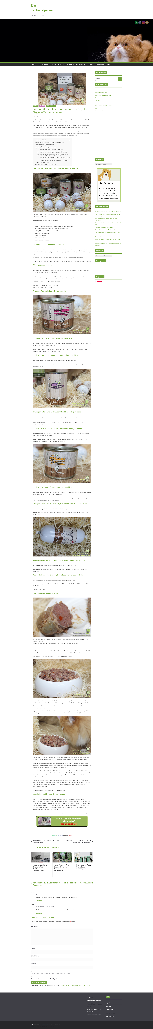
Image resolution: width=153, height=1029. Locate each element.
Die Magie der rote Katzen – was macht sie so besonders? (108, 211)
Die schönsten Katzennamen (101, 111)
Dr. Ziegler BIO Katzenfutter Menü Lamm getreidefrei (51, 155)
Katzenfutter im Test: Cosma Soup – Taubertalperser (83, 867)
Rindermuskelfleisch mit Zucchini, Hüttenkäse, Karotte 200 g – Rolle (54, 159)
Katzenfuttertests (56, 64)
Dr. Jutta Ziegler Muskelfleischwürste (45, 144)
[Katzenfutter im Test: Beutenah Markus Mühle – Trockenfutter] (62, 853)
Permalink (54, 894)
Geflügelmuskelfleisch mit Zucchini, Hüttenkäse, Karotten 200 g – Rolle (55, 157)
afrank (35, 116)
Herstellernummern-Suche (101, 92)
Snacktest (97, 100)
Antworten (39, 900)
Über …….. (35, 64)
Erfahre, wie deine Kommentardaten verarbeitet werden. (75, 985)
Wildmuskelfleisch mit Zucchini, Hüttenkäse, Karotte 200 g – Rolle (54, 160)
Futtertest (42, 105)
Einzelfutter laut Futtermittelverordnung (45, 164)
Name (33, 948)
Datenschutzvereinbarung (94, 1000)
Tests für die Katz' (51, 105)
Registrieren (109, 1003)
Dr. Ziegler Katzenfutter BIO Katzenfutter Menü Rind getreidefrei (54, 154)
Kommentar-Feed (110, 1013)
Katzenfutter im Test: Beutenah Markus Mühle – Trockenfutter (61, 868)
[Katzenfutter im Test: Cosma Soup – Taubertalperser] (83, 853)
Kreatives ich (100, 64)
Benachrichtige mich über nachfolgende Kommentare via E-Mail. (50, 974)
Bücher (97, 103)
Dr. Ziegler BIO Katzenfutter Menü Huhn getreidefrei (51, 149)
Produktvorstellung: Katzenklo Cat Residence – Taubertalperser (40, 868)
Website (33, 964)
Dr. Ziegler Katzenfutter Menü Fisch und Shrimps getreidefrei (53, 151)
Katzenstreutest (98, 97)
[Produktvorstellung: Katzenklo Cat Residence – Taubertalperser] (40, 853)
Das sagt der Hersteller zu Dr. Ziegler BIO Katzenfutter (49, 142)
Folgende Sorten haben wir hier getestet (45, 148)
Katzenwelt (80, 64)
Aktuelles (45, 64)
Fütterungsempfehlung (42, 146)
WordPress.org (110, 1016)
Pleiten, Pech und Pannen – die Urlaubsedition (105, 229)
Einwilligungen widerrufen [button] (94, 1014)
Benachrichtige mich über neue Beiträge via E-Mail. (46, 979)
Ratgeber (69, 64)
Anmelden (108, 1006)
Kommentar (35, 926)
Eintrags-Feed (109, 1009)
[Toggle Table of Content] (69, 140)
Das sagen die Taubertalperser (43, 162)
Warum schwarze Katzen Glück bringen (104, 227)
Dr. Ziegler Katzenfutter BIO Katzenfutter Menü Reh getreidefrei (54, 152)
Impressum (90, 997)
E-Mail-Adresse (36, 956)
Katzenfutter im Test (100, 90)
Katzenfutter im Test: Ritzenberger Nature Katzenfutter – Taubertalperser (78, 841)
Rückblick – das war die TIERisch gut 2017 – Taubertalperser (46, 841)
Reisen (90, 64)
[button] (39, 64)
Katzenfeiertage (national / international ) (104, 105)
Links (108, 64)
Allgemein (35, 105)
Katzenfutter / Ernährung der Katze (103, 95)
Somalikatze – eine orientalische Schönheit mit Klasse (107, 232)
